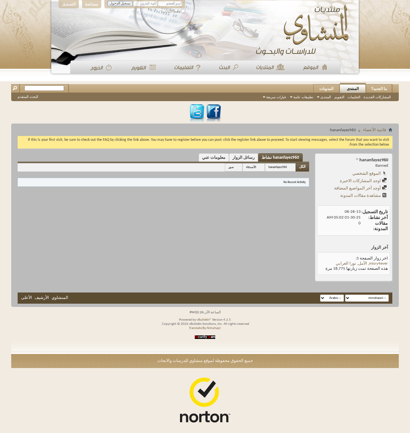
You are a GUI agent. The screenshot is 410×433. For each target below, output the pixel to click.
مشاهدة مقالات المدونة (361, 196)
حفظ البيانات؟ (171, 11)
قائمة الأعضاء (374, 130)
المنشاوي (60, 298)
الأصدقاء (251, 167)
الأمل (362, 263)
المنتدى (353, 88)
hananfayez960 (277, 167)
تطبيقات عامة (303, 97)
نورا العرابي (346, 263)
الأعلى (26, 298)
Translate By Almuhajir (205, 328)
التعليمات (354, 97)
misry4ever (378, 263)
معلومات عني (214, 158)
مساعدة (91, 4)
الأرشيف (42, 298)
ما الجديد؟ (379, 88)
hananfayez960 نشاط (280, 158)
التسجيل (69, 4)
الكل (302, 167)
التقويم (339, 97)
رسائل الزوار (244, 158)
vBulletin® (204, 320)
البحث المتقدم (28, 97)
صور (231, 167)
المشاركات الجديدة (377, 97)
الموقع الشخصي (367, 174)
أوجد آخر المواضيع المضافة (358, 188)
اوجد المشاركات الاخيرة (361, 181)
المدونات (326, 88)
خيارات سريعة (276, 97)
